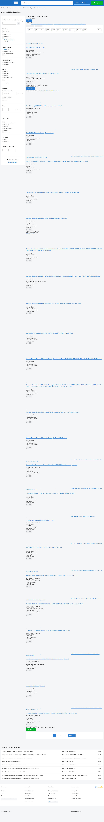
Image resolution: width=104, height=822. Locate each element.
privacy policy (45, 90)
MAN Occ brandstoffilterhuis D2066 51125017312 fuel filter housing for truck (47, 659)
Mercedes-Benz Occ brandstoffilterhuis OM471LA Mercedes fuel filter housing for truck (23, 775)
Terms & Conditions (29, 790)
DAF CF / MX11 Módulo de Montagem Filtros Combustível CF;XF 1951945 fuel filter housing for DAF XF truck (57, 161)
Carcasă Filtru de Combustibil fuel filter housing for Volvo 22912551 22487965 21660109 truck (52, 192)
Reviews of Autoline (29, 798)
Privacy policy (28, 793)
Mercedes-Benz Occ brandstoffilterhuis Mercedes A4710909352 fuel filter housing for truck (51, 465)
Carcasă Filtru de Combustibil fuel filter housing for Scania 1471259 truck (46, 438)
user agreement (54, 90)
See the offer (31, 729)
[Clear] (22, 21)
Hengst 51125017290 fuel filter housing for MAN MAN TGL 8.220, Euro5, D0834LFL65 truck (52, 575)
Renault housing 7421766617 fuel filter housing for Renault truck (44, 106)
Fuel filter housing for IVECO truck (35, 47)
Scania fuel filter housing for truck (35, 686)
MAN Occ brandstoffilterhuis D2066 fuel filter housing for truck (17, 758)
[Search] (23, 3)
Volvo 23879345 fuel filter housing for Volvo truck (40, 133)
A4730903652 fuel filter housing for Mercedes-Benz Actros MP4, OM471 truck (48, 630)
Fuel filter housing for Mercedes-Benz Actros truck (14, 765)
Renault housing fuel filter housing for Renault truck (14, 771)
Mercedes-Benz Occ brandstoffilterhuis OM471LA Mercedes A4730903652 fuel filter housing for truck (54, 603)
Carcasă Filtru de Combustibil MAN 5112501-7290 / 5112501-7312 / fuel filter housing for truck (52, 412)
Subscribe (30, 88)
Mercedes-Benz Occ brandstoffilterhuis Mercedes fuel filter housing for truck (20, 768)
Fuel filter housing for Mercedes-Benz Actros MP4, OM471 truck (17, 751)
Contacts (3, 795)
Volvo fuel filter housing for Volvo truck (11, 761)
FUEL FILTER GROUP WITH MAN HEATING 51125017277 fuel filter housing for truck (50, 493)
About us (3, 790)
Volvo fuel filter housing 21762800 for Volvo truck (40, 520)
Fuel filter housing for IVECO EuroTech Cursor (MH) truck (42, 73)
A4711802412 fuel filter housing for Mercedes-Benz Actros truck (44, 547)
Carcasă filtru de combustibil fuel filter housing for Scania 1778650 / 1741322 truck (49, 333)
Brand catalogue (29, 801)
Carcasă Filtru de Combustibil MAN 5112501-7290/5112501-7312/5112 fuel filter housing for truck (53, 303)
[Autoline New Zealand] (6, 2)
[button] (27, 57)
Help (2, 793)
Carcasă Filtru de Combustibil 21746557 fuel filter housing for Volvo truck (46, 218)
